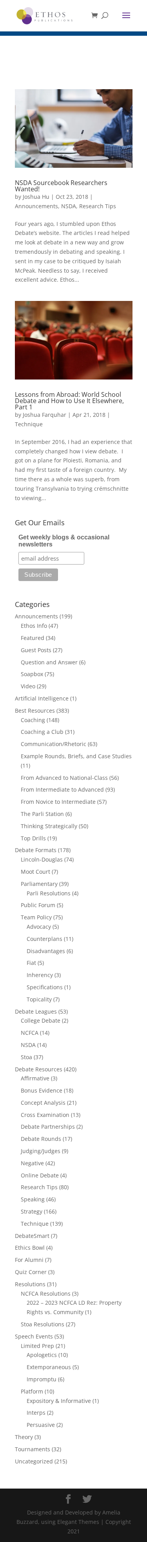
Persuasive (41, 1424)
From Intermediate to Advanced (62, 789)
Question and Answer (49, 662)
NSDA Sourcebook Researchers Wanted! (61, 185)
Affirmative (35, 1078)
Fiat (31, 962)
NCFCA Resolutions (46, 1293)
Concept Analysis (43, 1102)
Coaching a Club (42, 731)
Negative (32, 1163)
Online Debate (40, 1175)
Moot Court (35, 871)
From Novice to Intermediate (58, 801)
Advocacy (39, 926)
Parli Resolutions (49, 893)
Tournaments (32, 1449)
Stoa (26, 1057)
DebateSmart (32, 1235)
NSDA (68, 206)
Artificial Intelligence (42, 698)
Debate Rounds (41, 1138)
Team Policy (36, 917)
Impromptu (41, 1379)
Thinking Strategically (49, 826)
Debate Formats (35, 850)
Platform (32, 1391)
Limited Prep (37, 1345)
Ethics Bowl (30, 1247)
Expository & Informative (59, 1400)
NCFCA (29, 1032)
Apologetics (42, 1355)
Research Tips (97, 206)
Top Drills (33, 838)
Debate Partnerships (48, 1126)
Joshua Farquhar (44, 414)
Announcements (36, 206)
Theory (24, 1437)
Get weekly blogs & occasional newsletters (63, 541)
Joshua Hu (36, 196)
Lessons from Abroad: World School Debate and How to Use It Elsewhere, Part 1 (69, 400)
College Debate (40, 1020)
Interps (36, 1412)
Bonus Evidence (41, 1090)
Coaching (33, 720)
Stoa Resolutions (42, 1324)
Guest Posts (36, 650)
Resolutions (30, 1284)
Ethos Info (34, 625)
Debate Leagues (36, 1011)
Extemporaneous (49, 1367)
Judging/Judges (40, 1151)
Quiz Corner (31, 1272)
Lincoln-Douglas (42, 859)
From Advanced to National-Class (64, 777)
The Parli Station (42, 814)
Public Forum (38, 905)
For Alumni (29, 1259)
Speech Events (34, 1336)
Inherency (40, 975)
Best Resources (35, 710)
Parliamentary (39, 883)
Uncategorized (34, 1461)
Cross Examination (45, 1114)
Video (28, 686)
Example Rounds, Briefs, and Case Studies (76, 756)
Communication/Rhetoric (53, 744)
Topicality (39, 999)
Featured (32, 638)
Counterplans (44, 938)
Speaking (33, 1199)
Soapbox (32, 674)
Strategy (31, 1211)
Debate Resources (38, 1069)
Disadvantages (46, 951)
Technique (29, 424)
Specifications (45, 987)
